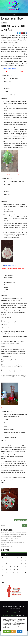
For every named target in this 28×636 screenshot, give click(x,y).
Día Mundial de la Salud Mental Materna (11, 536)
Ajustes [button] (14, 631)
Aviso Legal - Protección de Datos (11, 611)
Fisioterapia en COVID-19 (8, 546)
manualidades (18, 520)
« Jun (2, 578)
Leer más (20, 631)
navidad (25, 520)
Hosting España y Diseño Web (10, 615)
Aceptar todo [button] (7, 631)
